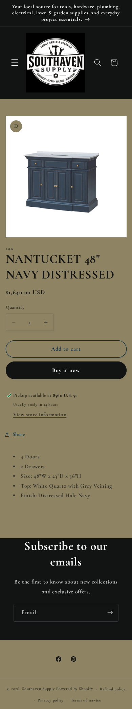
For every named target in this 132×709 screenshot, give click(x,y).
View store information (40, 414)
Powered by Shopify (74, 689)
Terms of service (86, 700)
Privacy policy (51, 700)
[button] (15, 62)
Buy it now (66, 370)
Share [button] (19, 434)
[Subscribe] (110, 613)
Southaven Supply (39, 689)
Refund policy (113, 689)
